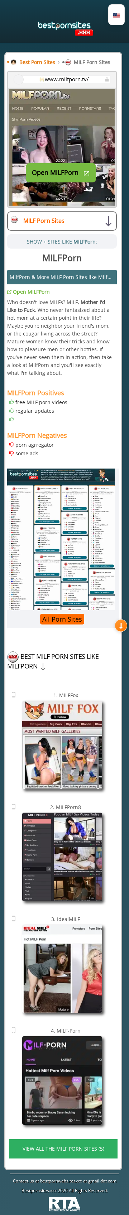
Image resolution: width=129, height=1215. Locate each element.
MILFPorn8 (65, 807)
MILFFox (65, 695)
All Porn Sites (62, 619)
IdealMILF (65, 919)
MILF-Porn (66, 1030)
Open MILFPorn (30, 291)
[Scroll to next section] (121, 625)
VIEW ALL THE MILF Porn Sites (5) (63, 1148)
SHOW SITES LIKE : (62, 241)
